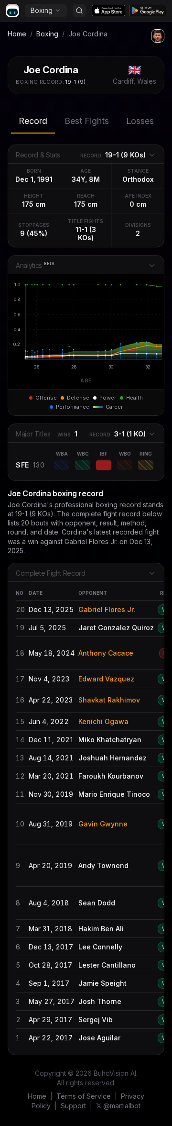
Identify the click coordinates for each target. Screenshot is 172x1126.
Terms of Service (83, 1096)
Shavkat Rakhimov (109, 700)
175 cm (33, 204)
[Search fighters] (79, 10)
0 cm (137, 204)
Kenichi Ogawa (103, 721)
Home (17, 34)
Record (33, 121)
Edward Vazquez (106, 679)
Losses (140, 121)
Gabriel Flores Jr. (106, 609)
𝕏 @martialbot (118, 1106)
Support (73, 1106)
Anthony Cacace (105, 653)
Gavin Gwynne (103, 824)
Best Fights (86, 121)
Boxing (42, 10)
